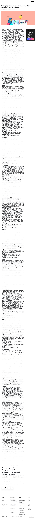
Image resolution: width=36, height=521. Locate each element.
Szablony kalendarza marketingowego (21, 508)
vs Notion (29, 505)
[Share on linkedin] (5, 488)
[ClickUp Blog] (3, 1)
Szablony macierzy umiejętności (21, 502)
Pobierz (3, 501)
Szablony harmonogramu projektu (22, 510)
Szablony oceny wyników (22, 514)
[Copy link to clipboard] (12, 488)
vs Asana (29, 500)
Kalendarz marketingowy (13, 500)
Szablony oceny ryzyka (22, 500)
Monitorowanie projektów (13, 501)
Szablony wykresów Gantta (21, 505)
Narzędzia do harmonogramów (12, 510)
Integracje (3, 508)
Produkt (3, 500)
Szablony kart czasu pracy (21, 513)
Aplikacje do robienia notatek (13, 508)
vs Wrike (29, 508)
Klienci (2, 505)
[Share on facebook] (9, 488)
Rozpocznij (30, 39)
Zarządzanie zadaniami (13, 504)
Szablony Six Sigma (21, 503)
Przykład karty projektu (13, 512)
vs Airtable (29, 504)
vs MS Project (29, 509)
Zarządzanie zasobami (13, 505)
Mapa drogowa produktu (5, 504)
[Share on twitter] (2, 488)
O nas (2, 509)
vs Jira (28, 501)
